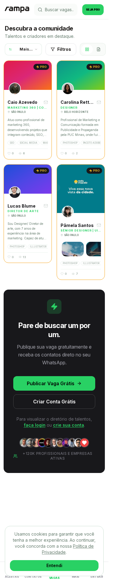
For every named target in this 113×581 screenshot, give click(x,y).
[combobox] (23, 49)
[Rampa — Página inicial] (17, 10)
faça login (35, 425)
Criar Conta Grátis (54, 402)
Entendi (54, 565)
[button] (28, 110)
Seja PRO (93, 9)
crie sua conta (68, 425)
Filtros (64, 49)
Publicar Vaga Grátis (50, 383)
